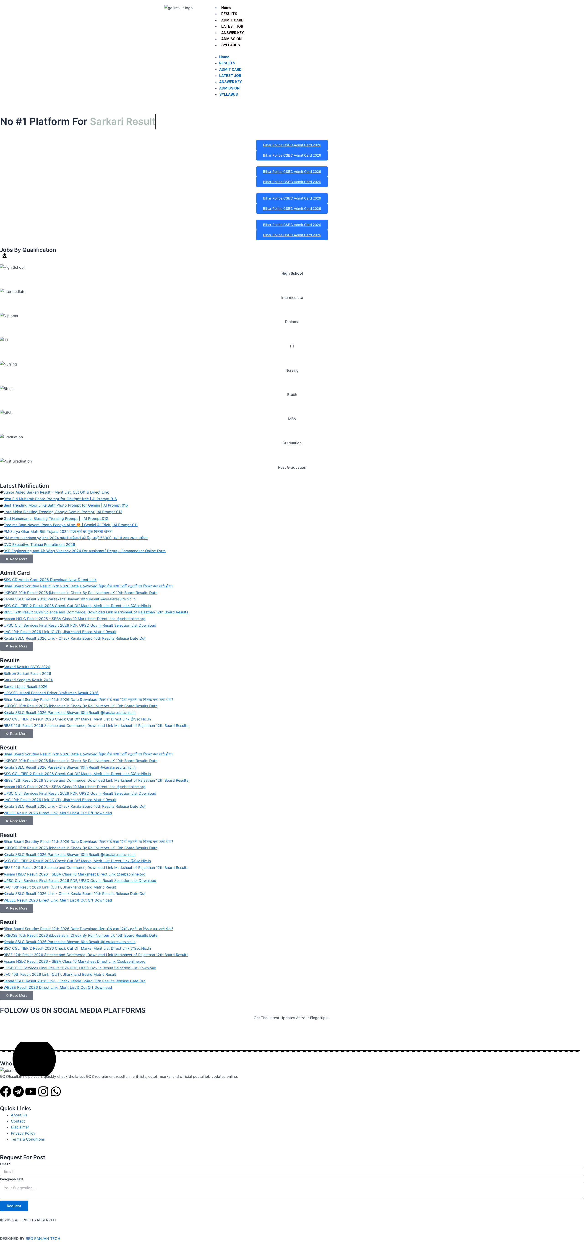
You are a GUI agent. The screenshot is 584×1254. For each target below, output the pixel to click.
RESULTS (229, 14)
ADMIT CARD (232, 20)
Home (226, 7)
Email (5, 1164)
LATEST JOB (232, 26)
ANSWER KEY (232, 33)
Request (14, 1206)
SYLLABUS (230, 45)
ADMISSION (231, 39)
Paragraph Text (11, 1179)
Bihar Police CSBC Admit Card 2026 (292, 145)
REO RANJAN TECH (43, 1238)
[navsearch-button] (395, 9)
